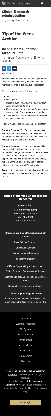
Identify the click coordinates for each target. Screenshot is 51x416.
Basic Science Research (25, 242)
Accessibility (25, 345)
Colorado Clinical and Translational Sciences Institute (26, 279)
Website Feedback (25, 323)
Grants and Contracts (25, 248)
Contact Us (25, 318)
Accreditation (25, 350)
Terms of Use (25, 340)
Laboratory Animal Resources (25, 253)
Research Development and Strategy (25, 286)
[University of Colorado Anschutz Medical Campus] (23, 3)
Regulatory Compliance (15, 20)
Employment (25, 356)
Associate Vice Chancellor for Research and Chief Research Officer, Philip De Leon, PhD (25, 300)
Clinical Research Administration (15, 14)
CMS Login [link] (25, 402)
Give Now (25, 361)
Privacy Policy (25, 334)
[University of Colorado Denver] (9, 3)
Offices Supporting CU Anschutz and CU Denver (25, 235)
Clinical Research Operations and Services (25, 271)
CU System (26, 329)
